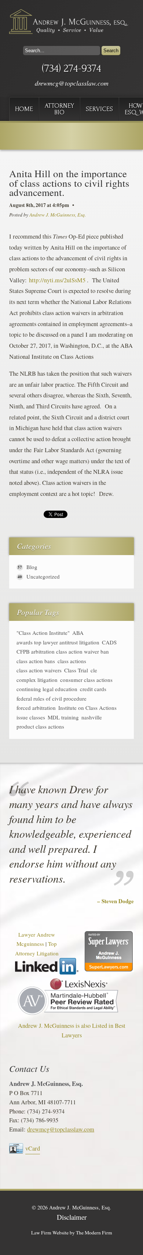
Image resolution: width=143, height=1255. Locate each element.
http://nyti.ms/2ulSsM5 (57, 280)
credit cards (93, 689)
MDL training (63, 717)
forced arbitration (36, 708)
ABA (78, 633)
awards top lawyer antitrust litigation (57, 642)
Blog (31, 567)
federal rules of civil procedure (51, 698)
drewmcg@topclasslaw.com (72, 83)
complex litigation (37, 680)
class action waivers (39, 670)
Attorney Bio (59, 109)
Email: (18, 1129)
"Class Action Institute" (43, 633)
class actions (72, 661)
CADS (109, 642)
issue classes (30, 717)
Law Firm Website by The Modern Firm (71, 1232)
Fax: (15, 1120)
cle (94, 670)
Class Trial (76, 670)
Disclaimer (72, 1217)
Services (99, 109)
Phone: (18, 1111)
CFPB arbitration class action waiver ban (62, 651)
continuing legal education (46, 689)
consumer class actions (86, 680)
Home (24, 109)
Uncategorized (43, 576)
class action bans (35, 661)
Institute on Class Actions (87, 708)
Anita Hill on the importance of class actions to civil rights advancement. (69, 183)
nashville (91, 717)
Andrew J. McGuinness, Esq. (57, 214)
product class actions (40, 726)
